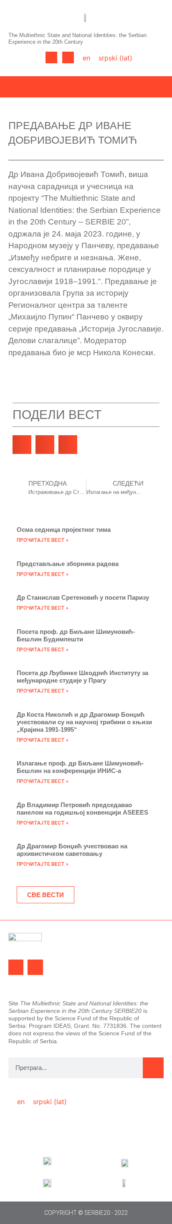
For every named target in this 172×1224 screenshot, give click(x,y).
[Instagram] (68, 57)
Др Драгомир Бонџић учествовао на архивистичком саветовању (72, 850)
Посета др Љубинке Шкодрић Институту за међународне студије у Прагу (82, 676)
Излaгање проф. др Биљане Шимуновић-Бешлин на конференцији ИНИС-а (80, 767)
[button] (24, 57)
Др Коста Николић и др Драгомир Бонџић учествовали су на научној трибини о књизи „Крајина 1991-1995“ (84, 722)
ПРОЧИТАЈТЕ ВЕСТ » (42, 540)
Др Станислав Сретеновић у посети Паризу (83, 597)
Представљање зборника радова (68, 563)
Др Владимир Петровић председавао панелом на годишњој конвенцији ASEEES (82, 808)
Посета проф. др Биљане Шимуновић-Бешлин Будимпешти (76, 635)
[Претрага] (153, 1067)
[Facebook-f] (51, 57)
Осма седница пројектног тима (64, 529)
